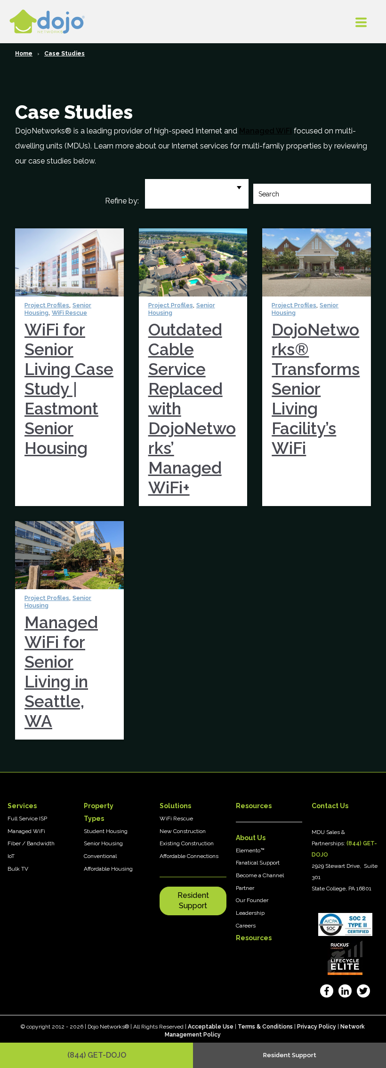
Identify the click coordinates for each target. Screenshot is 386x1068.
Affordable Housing (108, 868)
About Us (250, 838)
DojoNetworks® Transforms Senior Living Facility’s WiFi (316, 389)
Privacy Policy (316, 1026)
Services (22, 806)
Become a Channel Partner (260, 881)
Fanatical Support (258, 862)
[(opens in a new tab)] (326, 992)
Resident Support (193, 901)
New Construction (183, 831)
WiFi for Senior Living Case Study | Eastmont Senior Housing (68, 389)
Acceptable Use (210, 1026)
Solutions (175, 806)
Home (23, 53)
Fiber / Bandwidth (31, 843)
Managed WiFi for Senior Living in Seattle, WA (61, 672)
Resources (254, 938)
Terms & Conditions (265, 1026)
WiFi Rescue (69, 312)
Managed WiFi (265, 130)
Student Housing (106, 831)
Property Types (98, 812)
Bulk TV (18, 868)
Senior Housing (103, 843)
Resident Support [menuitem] (289, 1055)
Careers (246, 925)
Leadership (250, 913)
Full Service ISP (27, 818)
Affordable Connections (189, 856)
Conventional (100, 856)
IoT (11, 856)
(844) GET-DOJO (96, 1055)
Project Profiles (46, 305)
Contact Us (330, 806)
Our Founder (252, 900)
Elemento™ (250, 850)
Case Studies (64, 53)
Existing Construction (187, 843)
